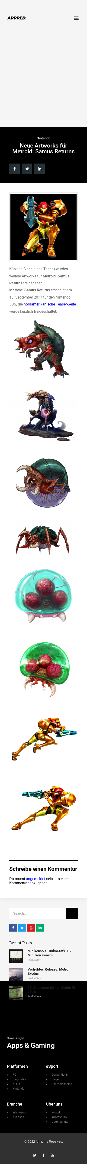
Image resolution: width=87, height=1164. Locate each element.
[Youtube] (52, 1155)
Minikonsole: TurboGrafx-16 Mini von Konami (49, 953)
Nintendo (43, 138)
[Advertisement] (43, 78)
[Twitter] (34, 1155)
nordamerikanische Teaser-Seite (50, 304)
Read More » (35, 959)
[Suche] (72, 913)
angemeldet (35, 879)
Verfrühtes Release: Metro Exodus (48, 971)
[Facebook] (43, 1155)
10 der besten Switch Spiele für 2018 (52, 990)
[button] (76, 18)
